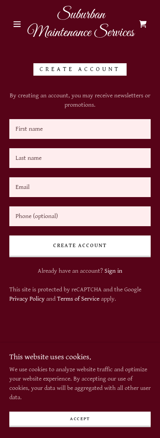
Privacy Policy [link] (27, 299)
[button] (17, 24)
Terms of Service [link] (78, 299)
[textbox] (80, 129)
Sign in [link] (113, 271)
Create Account (80, 245)
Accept (80, 418)
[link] (81, 24)
